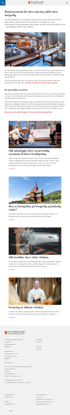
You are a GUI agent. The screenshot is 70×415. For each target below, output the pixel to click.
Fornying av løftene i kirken (26, 307)
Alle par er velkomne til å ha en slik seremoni (41, 83)
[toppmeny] (2, 2)
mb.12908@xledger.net (11, 382)
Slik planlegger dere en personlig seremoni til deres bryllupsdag (29, 152)
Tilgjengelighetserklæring (42, 404)
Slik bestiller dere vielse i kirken (28, 257)
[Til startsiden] (15, 333)
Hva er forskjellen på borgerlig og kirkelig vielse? (35, 208)
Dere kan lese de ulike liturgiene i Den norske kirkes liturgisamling (28, 112)
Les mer (11, 169)
